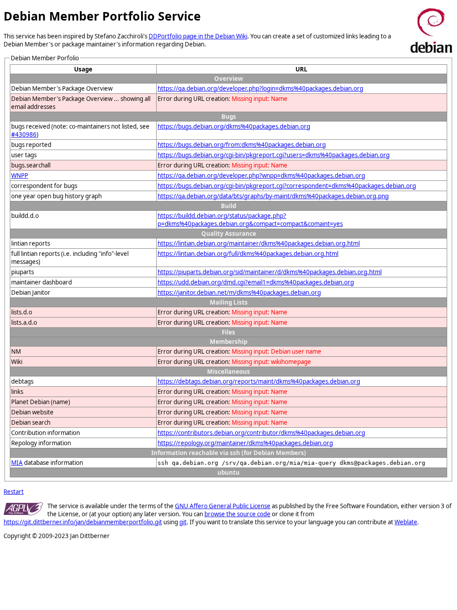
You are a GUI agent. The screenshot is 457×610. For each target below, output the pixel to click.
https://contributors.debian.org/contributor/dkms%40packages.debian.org (261, 433)
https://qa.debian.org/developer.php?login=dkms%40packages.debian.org (260, 88)
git (183, 522)
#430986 (24, 134)
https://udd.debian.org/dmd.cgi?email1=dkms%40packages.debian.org (256, 282)
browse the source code (237, 514)
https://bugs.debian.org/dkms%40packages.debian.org (234, 126)
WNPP (19, 175)
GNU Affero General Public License (222, 506)
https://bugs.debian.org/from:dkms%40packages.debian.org (242, 145)
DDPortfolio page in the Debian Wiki (198, 36)
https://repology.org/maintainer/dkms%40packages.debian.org (245, 443)
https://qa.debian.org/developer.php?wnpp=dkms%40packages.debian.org (261, 175)
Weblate (406, 522)
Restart (14, 492)
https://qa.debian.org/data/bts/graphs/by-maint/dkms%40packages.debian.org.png (273, 196)
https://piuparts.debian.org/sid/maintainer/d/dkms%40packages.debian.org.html (270, 272)
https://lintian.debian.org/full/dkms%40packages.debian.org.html (248, 254)
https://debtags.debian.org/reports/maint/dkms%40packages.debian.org (259, 381)
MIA (17, 463)
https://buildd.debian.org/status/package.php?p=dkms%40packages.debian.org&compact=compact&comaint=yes (250, 220)
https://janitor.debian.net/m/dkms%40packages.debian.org (239, 292)
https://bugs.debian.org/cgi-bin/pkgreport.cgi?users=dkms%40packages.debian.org (274, 155)
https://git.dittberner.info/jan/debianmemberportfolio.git (83, 522)
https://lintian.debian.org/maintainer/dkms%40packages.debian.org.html (259, 243)
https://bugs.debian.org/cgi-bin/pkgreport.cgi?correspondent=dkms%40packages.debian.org (287, 186)
